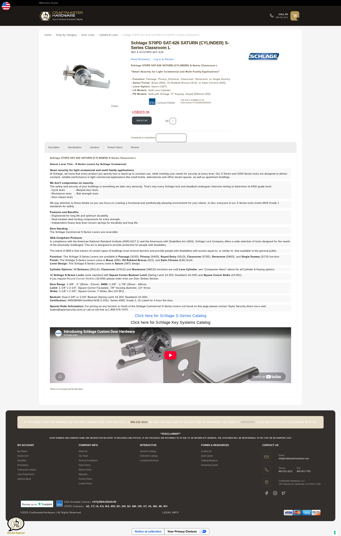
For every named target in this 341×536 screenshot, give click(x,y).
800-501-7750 (304, 471)
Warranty (83, 474)
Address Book (24, 479)
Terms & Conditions (88, 460)
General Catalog (148, 451)
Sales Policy (85, 465)
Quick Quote (207, 456)
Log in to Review (164, 59)
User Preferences (25, 474)
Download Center (209, 465)
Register (248, 422)
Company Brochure (149, 460)
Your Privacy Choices (182, 531)
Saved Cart (22, 456)
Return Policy (85, 469)
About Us (83, 451)
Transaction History (26, 469)
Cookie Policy (85, 483)
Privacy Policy (85, 479)
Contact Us (206, 451)
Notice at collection (148, 531)
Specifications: (75, 147)
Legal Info (171, 512)
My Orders (22, 451)
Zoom (114, 106)
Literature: (95, 147)
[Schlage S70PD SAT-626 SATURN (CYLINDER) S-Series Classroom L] (86, 42)
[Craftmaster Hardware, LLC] (61, 16)
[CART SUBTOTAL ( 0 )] (294, 15)
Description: (54, 147)
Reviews (135, 147)
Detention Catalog (149, 456)
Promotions (22, 465)
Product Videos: (115, 147)
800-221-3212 (286, 471)
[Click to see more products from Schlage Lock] (263, 56)
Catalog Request (209, 460)
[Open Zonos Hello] (6, 6)
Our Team (83, 456)
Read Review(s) (140, 59)
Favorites (21, 460)
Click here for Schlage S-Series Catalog (170, 315)
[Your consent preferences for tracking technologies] (334, 532)
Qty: (167, 121)
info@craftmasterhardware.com (294, 458)
